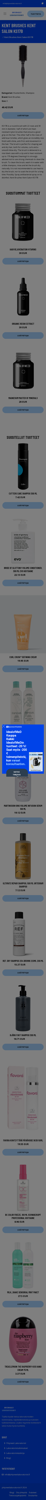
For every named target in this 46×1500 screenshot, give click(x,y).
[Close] (3, 726)
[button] (17, 774)
